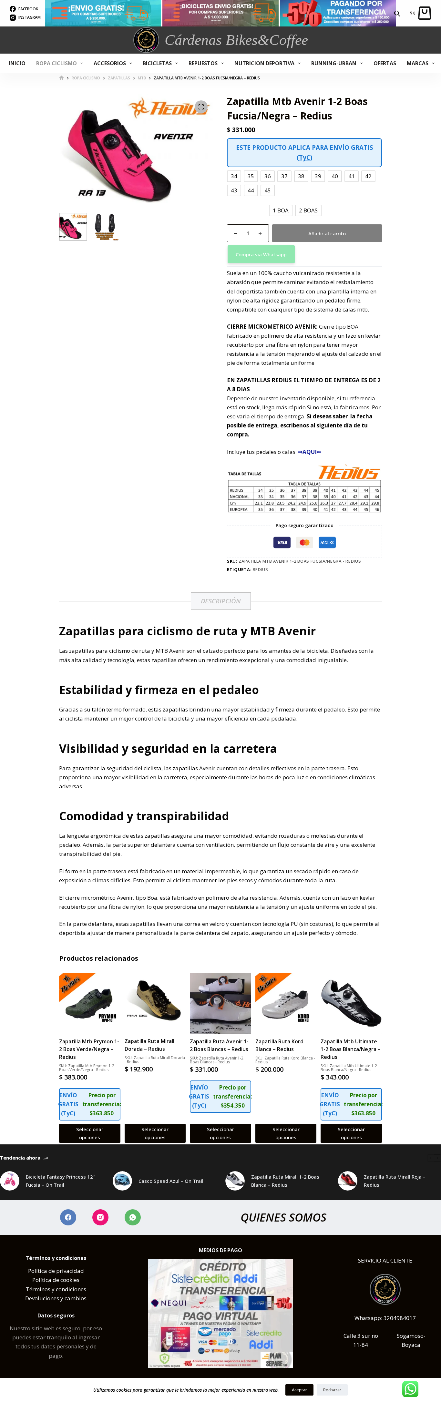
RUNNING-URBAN (333, 63)
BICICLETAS (157, 63)
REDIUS (260, 569)
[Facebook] (68, 1217)
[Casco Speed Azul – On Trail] (122, 1181)
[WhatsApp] (133, 1217)
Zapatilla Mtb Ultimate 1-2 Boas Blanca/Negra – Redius (351, 1049)
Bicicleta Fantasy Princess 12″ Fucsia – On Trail (60, 1180)
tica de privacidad (61, 1270)
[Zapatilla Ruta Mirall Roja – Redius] (347, 1181)
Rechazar (332, 1390)
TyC (304, 157)
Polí (33, 1270)
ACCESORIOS (110, 63)
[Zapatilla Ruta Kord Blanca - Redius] (286, 1003)
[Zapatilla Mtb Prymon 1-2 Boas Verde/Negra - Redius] (89, 1003)
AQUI (310, 451)
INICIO (17, 63)
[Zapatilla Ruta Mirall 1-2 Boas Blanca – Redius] (235, 1181)
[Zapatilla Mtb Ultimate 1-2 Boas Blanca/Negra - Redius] (351, 1003)
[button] (304, 254)
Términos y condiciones (56, 1289)
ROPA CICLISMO (56, 63)
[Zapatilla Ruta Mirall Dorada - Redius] (155, 1003)
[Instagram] (100, 1217)
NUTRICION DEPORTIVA (264, 63)
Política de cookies (55, 1280)
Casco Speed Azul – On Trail (170, 1181)
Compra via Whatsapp (261, 254)
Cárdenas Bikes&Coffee (236, 40)
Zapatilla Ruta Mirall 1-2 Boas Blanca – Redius (285, 1180)
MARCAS (417, 63)
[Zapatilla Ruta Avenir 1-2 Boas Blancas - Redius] (220, 1003)
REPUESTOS (203, 63)
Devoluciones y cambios (56, 1298)
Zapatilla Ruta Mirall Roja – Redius (395, 1180)
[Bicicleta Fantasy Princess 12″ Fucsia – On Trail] (9, 1181)
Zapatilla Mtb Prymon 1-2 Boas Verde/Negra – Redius (89, 1049)
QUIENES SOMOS (283, 1217)
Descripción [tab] (221, 601)
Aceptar (299, 1390)
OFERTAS (385, 63)
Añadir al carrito (327, 233)
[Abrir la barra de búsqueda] (397, 13)
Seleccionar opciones (89, 1133)
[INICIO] (61, 78)
